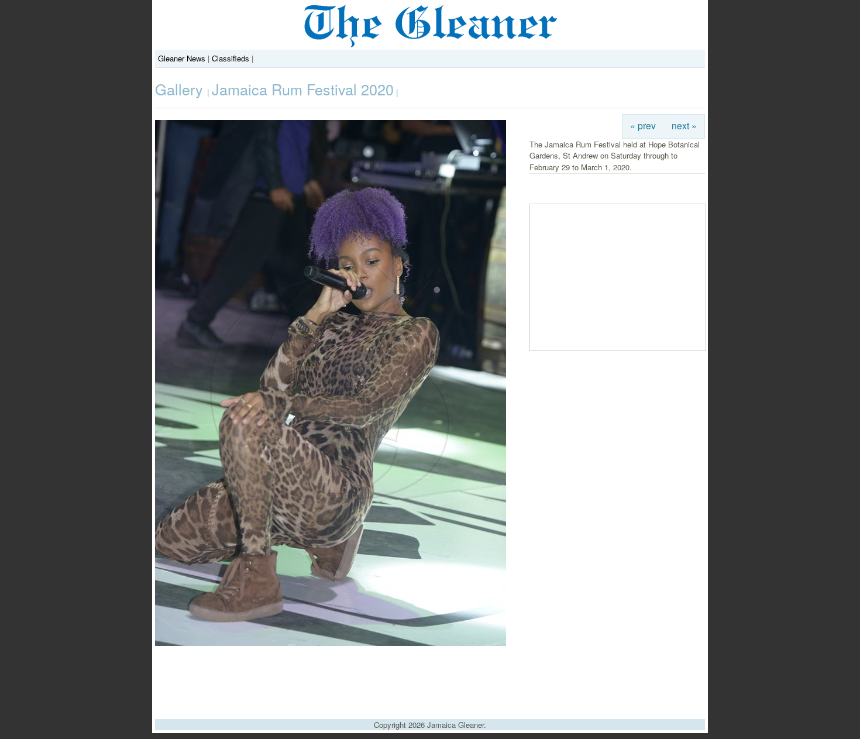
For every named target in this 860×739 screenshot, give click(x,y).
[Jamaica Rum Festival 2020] (330, 642)
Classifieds (230, 58)
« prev (643, 125)
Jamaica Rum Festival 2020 (303, 88)
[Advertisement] (430, 678)
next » (684, 125)
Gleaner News (181, 58)
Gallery (181, 88)
